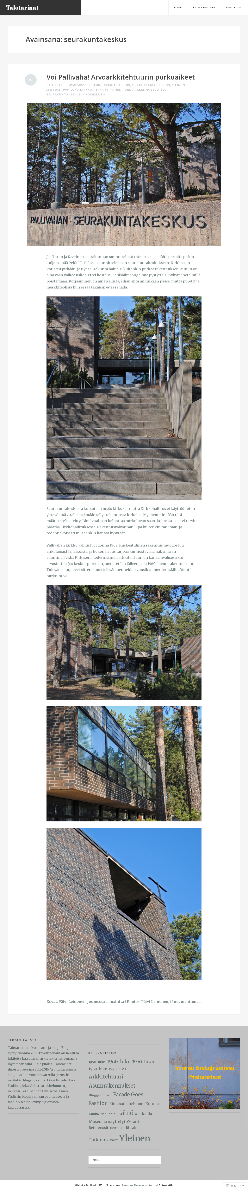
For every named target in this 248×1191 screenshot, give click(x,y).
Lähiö (125, 1113)
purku (128, 89)
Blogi (178, 7)
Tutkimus (98, 1139)
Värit (114, 1140)
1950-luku (97, 1062)
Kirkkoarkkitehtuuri (151, 85)
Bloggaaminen (100, 1095)
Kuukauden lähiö (102, 1114)
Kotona (152, 1104)
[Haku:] (124, 1160)
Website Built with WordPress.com (98, 1185)
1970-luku (143, 1062)
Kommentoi (96, 94)
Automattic (165, 1185)
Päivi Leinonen (204, 7)
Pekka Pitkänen (108, 89)
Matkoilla (143, 1114)
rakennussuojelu (151, 89)
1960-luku (94, 85)
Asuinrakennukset (112, 1085)
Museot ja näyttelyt (107, 1121)
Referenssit (98, 1128)
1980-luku (98, 1069)
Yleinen (178, 85)
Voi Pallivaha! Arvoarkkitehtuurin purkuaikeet (120, 77)
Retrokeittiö (119, 1128)
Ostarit (133, 1121)
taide (135, 1127)
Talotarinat (22, 7)
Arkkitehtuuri (117, 85)
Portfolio (234, 7)
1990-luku (117, 1069)
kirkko (86, 89)
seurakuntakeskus (63, 94)
